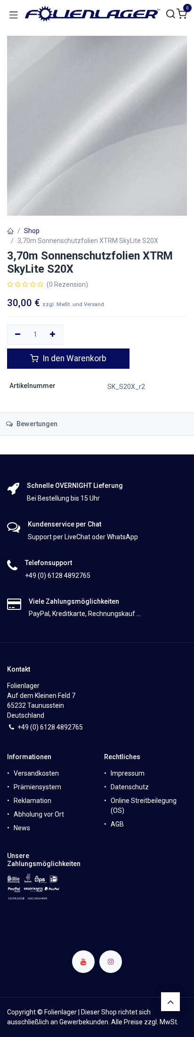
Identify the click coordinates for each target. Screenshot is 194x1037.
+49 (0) (28, 727)
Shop (32, 231)
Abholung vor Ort (39, 814)
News (22, 828)
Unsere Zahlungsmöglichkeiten (44, 859)
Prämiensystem (37, 787)
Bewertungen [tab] (36, 424)
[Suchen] (171, 14)
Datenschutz (130, 787)
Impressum (128, 773)
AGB (117, 824)
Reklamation (32, 800)
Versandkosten (36, 773)
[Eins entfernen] (17, 334)
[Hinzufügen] (53, 334)
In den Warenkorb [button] (73, 358)
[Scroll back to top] (170, 1001)
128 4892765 (63, 727)
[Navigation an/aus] (13, 14)
